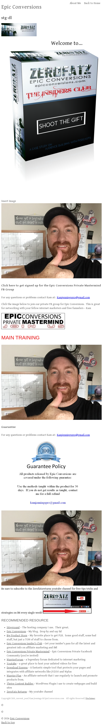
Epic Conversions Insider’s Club (24, 643)
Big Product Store (17, 635)
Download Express (17, 667)
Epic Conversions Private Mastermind (28, 651)
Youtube (11, 663)
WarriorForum (15, 659)
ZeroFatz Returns (17, 691)
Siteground (13, 627)
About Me (75, 3)
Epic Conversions (21, 7)
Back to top (8, 722)
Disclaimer (90, 698)
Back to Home (92, 3)
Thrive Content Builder (20, 683)
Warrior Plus (14, 675)
